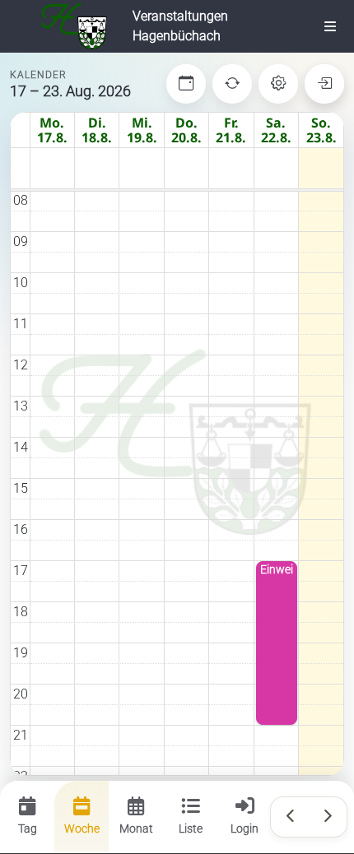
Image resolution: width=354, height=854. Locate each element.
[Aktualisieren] (232, 84)
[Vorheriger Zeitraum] (290, 817)
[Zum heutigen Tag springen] (186, 84)
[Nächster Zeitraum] (327, 817)
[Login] (324, 84)
